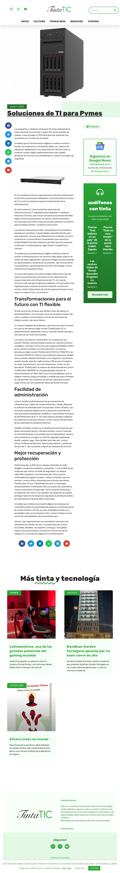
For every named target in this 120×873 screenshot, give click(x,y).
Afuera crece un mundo (29, 739)
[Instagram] (11, 9)
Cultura (39, 21)
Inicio (25, 21)
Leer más (66, 868)
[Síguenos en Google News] (100, 146)
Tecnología (58, 21)
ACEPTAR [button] (94, 868)
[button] (8, 125)
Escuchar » (92, 253)
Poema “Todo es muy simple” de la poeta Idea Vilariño (107, 238)
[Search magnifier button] (115, 10)
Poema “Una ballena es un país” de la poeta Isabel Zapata (92, 238)
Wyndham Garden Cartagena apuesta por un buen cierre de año (88, 651)
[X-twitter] (18, 9)
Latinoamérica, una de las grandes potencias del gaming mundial (31, 651)
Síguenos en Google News (100, 158)
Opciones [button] (80, 868)
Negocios (76, 21)
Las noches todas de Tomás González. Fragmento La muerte (93, 272)
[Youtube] (25, 9)
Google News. (101, 171)
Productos (94, 126)
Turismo (93, 21)
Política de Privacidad (60, 858)
